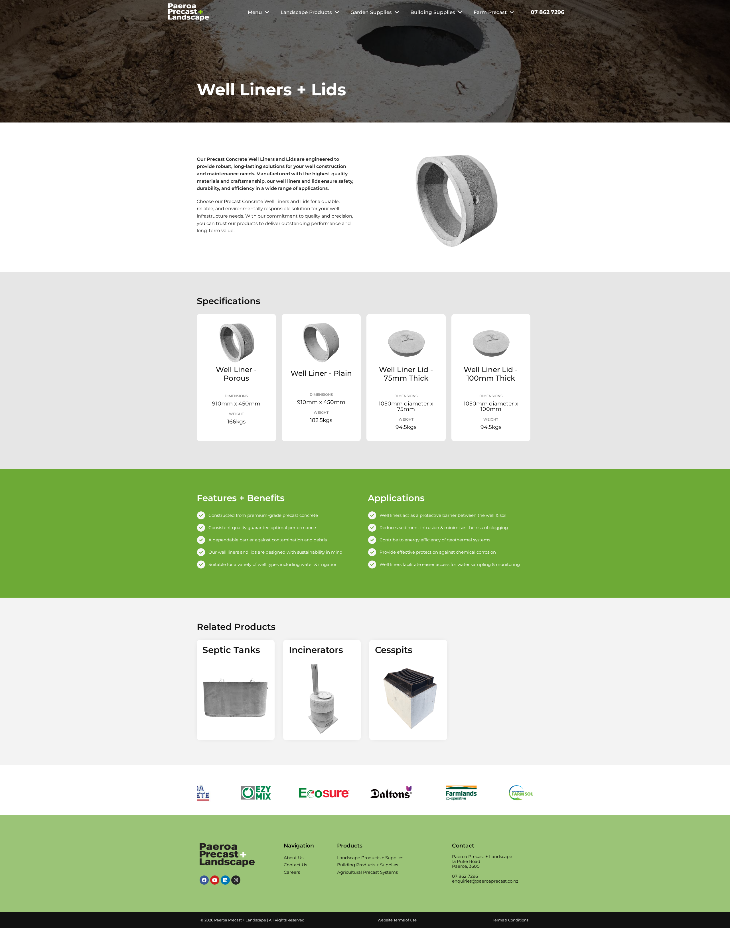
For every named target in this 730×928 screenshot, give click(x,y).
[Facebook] (204, 880)
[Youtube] (214, 880)
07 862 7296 (547, 12)
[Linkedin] (225, 880)
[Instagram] (235, 880)
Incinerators (316, 649)
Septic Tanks (231, 649)
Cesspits (393, 649)
